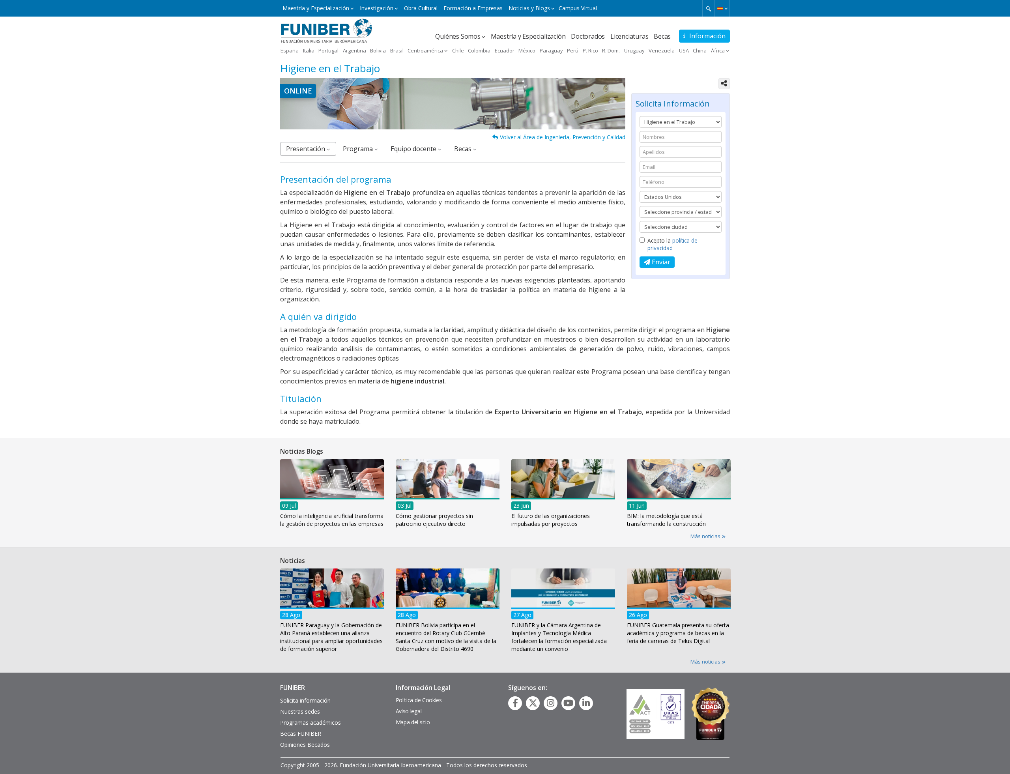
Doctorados (588, 36)
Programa (358, 148)
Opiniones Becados (305, 744)
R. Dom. (611, 50)
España (290, 50)
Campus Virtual (578, 8)
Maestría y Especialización (315, 8)
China (700, 50)
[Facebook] (515, 703)
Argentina (354, 50)
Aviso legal (409, 711)
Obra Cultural (421, 8)
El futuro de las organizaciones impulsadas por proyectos (550, 519)
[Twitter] (533, 703)
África (718, 50)
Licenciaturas (629, 36)
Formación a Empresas (473, 8)
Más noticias (706, 536)
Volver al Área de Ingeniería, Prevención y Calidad (562, 137)
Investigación (376, 8)
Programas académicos (310, 722)
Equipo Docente (414, 148)
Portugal (328, 50)
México (526, 50)
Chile (458, 50)
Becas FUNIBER (300, 733)
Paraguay (551, 50)
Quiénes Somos (457, 36)
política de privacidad (672, 244)
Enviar (660, 262)
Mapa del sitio (413, 722)
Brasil (397, 50)
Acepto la (672, 244)
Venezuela (662, 50)
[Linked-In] (586, 703)
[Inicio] (326, 30)
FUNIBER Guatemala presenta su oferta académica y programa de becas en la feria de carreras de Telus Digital (678, 633)
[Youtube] (568, 703)
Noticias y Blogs (529, 8)
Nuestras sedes (300, 711)
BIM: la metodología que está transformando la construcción (666, 519)
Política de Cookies (419, 700)
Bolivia (378, 50)
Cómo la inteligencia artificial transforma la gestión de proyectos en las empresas (331, 519)
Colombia (479, 50)
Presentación (306, 148)
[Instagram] (550, 703)
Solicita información (305, 700)
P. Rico (590, 50)
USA (684, 50)
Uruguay (634, 50)
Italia (308, 50)
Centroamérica (425, 50)
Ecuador (504, 50)
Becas (662, 36)
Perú (572, 50)
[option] (332, 495)
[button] (722, 8)
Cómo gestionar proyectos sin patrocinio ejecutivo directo (434, 519)
